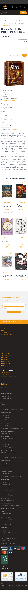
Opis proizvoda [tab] (6, 129)
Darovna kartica (5, 345)
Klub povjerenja (5, 339)
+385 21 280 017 (5, 521)
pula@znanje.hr (6, 407)
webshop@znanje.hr (6, 351)
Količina (4, 46)
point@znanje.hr (6, 532)
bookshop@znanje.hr (7, 398)
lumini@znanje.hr (6, 446)
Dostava (3, 343)
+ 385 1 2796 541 (6, 540)
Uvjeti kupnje (4, 341)
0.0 (25, 42)
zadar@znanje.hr (6, 455)
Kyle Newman (7, 202)
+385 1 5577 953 (5, 365)
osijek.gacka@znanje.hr (8, 494)
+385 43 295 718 (5, 353)
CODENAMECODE (22, 587)
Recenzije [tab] (14, 129)
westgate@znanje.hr (7, 484)
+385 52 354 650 (5, 363)
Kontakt (3, 330)
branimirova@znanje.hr (8, 541)
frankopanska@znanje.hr (8, 474)
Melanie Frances (6, 237)
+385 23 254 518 (5, 359)
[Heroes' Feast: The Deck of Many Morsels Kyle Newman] (2, 125)
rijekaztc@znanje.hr (7, 465)
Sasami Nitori (21, 237)
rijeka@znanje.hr (6, 417)
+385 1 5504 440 (5, 355)
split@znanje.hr (6, 436)
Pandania (21, 272)
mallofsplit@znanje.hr (7, 522)
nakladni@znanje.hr (6, 372)
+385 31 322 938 (5, 492)
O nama (3, 328)
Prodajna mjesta (5, 332)
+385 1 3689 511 (5, 374)
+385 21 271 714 (5, 434)
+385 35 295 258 (5, 361)
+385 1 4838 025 (6, 511)
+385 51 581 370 (5, 463)
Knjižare (3, 2)
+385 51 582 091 (5, 357)
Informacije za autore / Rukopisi (9, 376)
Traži (23, 12)
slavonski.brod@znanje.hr (8, 427)
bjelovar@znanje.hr (7, 503)
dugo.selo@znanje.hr (7, 513)
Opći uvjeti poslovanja (6, 334)
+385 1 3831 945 (5, 530)
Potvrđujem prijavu (14, 311)
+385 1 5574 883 (5, 473)
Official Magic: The (7, 272)
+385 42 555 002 (6, 444)
